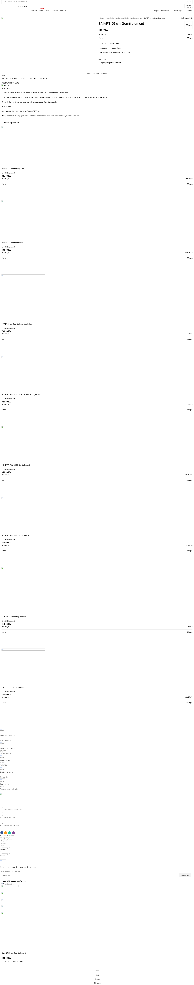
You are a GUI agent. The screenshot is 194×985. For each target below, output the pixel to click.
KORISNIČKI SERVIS (7, 836)
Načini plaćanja (5, 838)
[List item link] (95, 817)
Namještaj (109, 18)
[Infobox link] (95, 866)
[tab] (89, 73)
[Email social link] (178, 2)
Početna (101, 18)
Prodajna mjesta (5, 848)
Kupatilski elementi (136, 18)
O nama (2, 852)
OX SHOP (3, 850)
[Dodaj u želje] (9, 966)
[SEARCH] (171, 6)
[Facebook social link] (176, 2)
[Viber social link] (183, 2)
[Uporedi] (4, 966)
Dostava (2, 846)
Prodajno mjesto (5, 854)
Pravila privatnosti (5, 842)
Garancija (3, 844)
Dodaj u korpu (115, 43)
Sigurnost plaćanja (6, 840)
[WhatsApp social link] (181, 2)
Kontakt (2, 856)
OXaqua (188, 25)
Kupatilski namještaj (121, 18)
